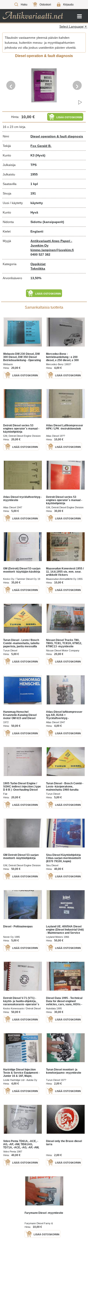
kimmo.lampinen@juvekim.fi (52, 250)
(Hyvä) (40, 155)
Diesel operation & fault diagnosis (56, 136)
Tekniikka (37, 268)
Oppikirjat (38, 264)
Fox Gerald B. (40, 146)
